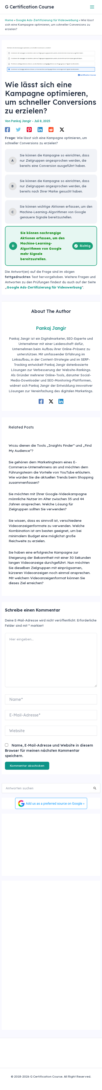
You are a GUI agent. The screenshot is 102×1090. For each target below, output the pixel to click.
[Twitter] (18, 129)
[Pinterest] (29, 129)
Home (9, 20)
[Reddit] (51, 129)
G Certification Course (29, 7)
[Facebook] (7, 129)
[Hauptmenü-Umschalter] (92, 7)
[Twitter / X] (61, 129)
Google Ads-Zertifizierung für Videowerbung (47, 20)
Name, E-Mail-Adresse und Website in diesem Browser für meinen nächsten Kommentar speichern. (49, 750)
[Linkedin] (40, 129)
